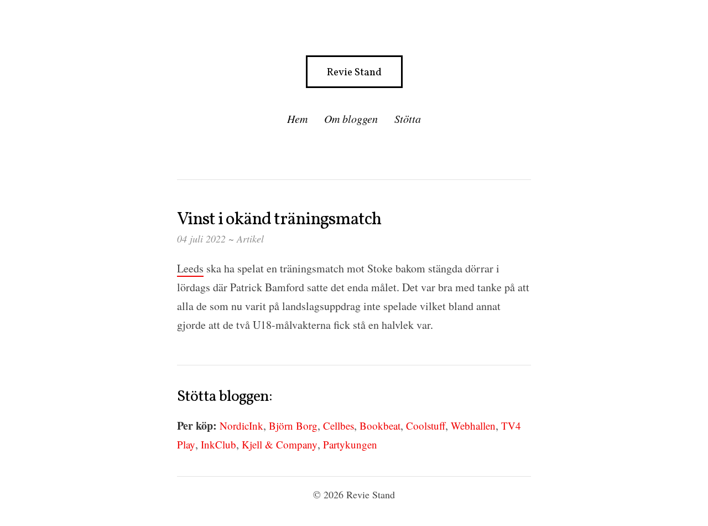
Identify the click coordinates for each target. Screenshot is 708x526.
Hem (297, 118)
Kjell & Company (279, 444)
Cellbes (338, 425)
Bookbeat (380, 425)
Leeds (190, 268)
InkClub (218, 444)
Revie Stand (354, 72)
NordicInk (241, 425)
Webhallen (473, 425)
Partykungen (350, 444)
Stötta (407, 118)
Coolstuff (425, 425)
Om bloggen (351, 118)
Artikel (250, 238)
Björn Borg (293, 425)
